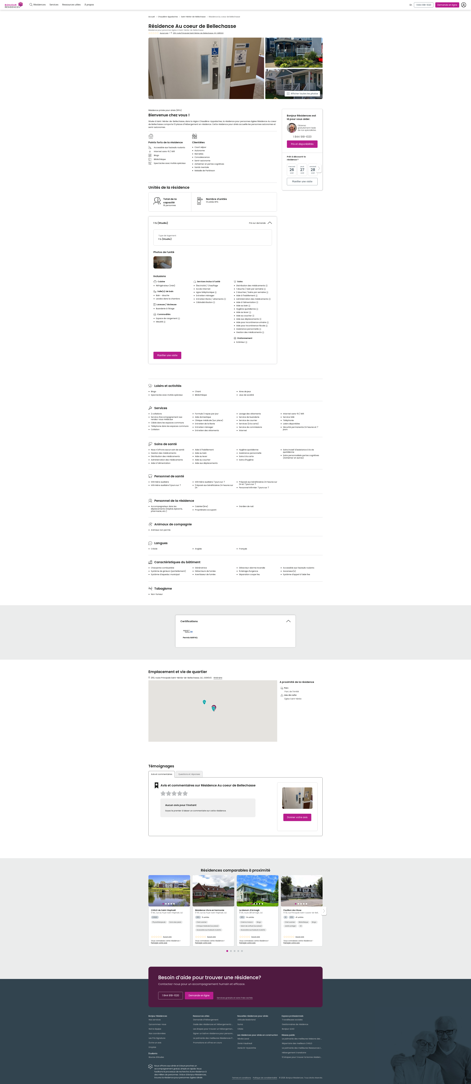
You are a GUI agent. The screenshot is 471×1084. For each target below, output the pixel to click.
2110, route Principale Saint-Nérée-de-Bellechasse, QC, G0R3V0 (198, 33)
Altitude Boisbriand (246, 1019)
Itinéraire (218, 677)
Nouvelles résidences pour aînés (252, 1016)
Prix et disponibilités (302, 144)
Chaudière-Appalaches (168, 17)
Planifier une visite (167, 355)
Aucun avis (164, 33)
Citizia (240, 1028)
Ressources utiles (71, 4)
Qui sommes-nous (157, 1024)
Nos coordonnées (157, 1033)
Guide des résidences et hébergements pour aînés (213, 1024)
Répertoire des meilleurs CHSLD (297, 1043)
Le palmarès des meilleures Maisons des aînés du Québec (302, 1038)
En (411, 5)
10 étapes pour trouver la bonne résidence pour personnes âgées (302, 1057)
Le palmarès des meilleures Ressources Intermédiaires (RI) (302, 1048)
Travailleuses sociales (292, 1019)
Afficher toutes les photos (304, 93)
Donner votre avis (297, 817)
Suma (240, 1024)
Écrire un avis (155, 1042)
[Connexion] (463, 4)
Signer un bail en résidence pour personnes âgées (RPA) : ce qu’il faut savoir (213, 1033)
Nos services (155, 1019)
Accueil (151, 17)
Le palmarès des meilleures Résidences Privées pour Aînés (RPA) (213, 1038)
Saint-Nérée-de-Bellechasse (193, 17)
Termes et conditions (241, 1078)
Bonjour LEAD (288, 1028)
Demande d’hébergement (205, 1019)
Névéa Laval (243, 1038)
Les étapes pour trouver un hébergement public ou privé (213, 1028)
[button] (204, 702)
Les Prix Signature (157, 1038)
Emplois (152, 1047)
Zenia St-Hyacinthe (246, 1048)
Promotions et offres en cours (207, 1042)
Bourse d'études (156, 1057)
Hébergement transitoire (294, 1052)
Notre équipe (155, 1028)
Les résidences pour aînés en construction (257, 1035)
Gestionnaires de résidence (295, 1024)
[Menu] (14, 5)
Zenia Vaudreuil (244, 1043)
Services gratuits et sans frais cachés (235, 998)
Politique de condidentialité (265, 1078)
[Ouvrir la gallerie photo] (162, 262)
